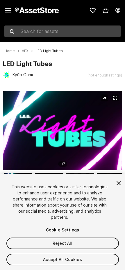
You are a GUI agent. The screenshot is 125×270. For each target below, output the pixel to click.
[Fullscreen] (115, 97)
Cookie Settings (62, 229)
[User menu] (118, 10)
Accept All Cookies (62, 259)
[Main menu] (8, 10)
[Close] (118, 183)
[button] (105, 10)
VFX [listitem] (25, 51)
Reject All (62, 243)
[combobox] (62, 31)
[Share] (104, 97)
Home (9, 51)
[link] (92, 10)
